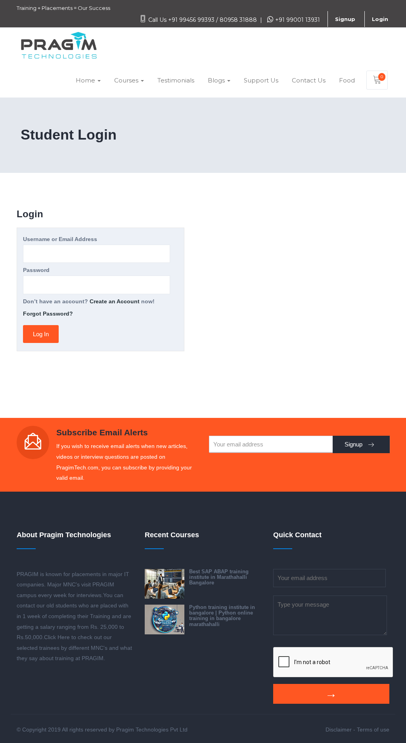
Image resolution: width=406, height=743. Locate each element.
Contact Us (309, 80)
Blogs (217, 80)
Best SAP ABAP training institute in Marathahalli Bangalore (219, 577)
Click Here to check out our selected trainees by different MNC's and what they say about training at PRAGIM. (74, 647)
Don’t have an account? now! (89, 301)
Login (380, 19)
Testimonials (175, 80)
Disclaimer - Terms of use (357, 729)
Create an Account (115, 301)
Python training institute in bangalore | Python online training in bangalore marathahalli (222, 615)
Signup (345, 19)
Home (86, 80)
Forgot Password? (48, 313)
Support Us (261, 80)
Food (347, 80)
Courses (127, 80)
